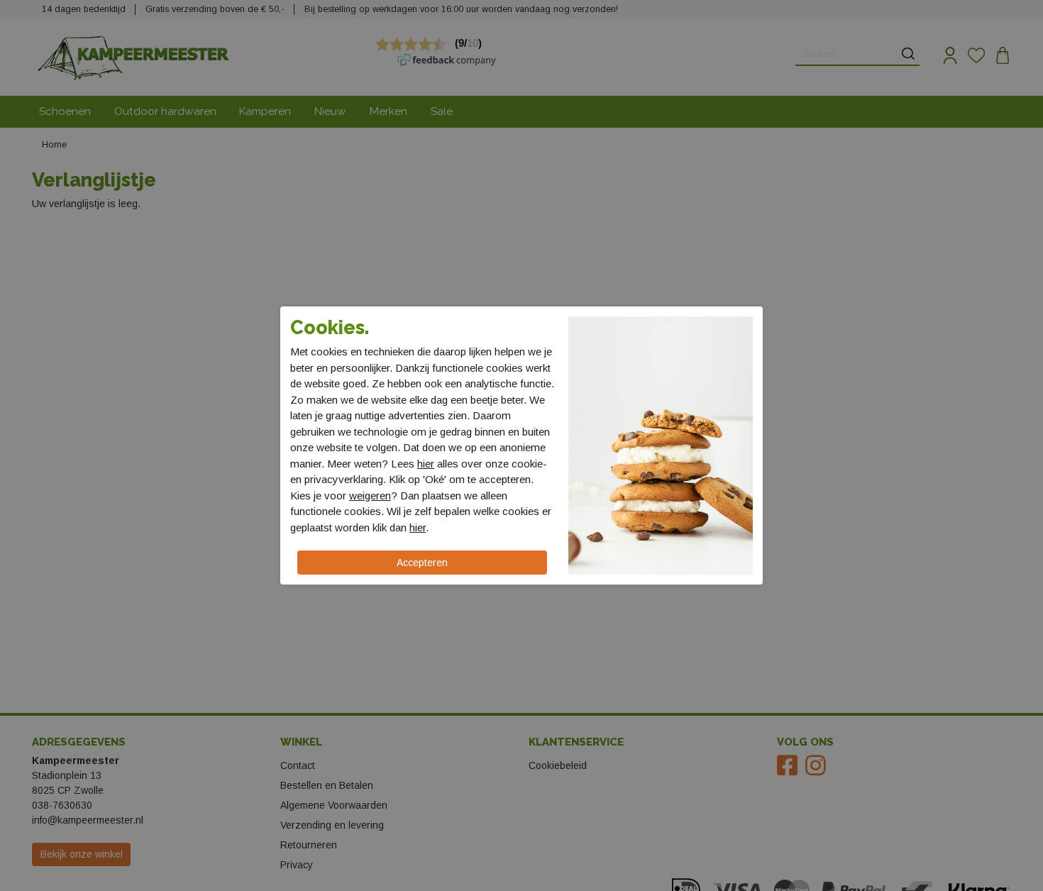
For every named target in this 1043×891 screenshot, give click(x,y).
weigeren (370, 495)
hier (425, 464)
